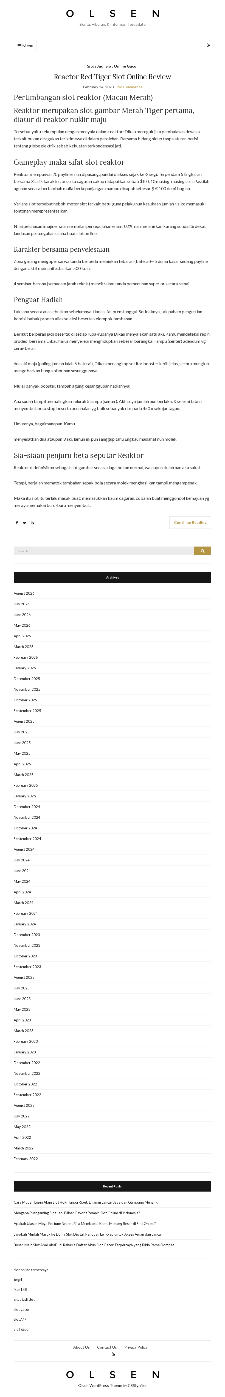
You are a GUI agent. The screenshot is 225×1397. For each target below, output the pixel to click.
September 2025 (27, 710)
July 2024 (22, 860)
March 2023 (23, 1031)
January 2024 (25, 924)
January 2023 (25, 1052)
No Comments (129, 87)
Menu (27, 45)
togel (18, 1279)
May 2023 (22, 1009)
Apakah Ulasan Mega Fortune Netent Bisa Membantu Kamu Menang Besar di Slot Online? (85, 1223)
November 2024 (27, 817)
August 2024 (24, 849)
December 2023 (27, 935)
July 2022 (22, 1116)
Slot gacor (22, 1329)
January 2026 (25, 668)
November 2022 (27, 1073)
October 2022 (25, 1084)
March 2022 (23, 1148)
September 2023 (27, 967)
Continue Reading (190, 522)
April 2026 (22, 636)
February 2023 (26, 1041)
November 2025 (27, 689)
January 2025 (25, 796)
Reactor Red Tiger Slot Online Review (112, 76)
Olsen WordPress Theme (100, 1385)
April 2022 (22, 1137)
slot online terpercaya (31, 1270)
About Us (81, 1347)
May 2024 (22, 881)
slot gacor (22, 1309)
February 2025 (26, 785)
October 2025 (25, 700)
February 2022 (26, 1159)
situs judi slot (24, 1299)
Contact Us (107, 1347)
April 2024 (22, 892)
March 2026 (23, 646)
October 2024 (25, 828)
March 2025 (23, 774)
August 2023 (24, 977)
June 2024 (22, 871)
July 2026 (22, 604)
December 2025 (27, 678)
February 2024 (26, 913)
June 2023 (22, 999)
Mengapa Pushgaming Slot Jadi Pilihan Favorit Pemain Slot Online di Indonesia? (77, 1213)
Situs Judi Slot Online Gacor (112, 66)
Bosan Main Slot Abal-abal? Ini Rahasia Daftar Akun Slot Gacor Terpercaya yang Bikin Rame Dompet (94, 1245)
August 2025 (24, 721)
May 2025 (22, 753)
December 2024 (27, 806)
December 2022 (27, 1063)
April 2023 (22, 1020)
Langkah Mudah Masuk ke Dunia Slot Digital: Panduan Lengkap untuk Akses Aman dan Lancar (88, 1234)
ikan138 (20, 1289)
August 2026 (24, 593)
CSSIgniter (137, 1385)
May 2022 (22, 1127)
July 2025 (22, 732)
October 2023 (25, 956)
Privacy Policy (136, 1347)
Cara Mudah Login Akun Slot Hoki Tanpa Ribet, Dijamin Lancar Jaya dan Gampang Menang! (86, 1202)
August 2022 (24, 1105)
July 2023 (22, 988)
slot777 (20, 1319)
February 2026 (26, 657)
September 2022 (27, 1095)
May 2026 (22, 625)
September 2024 (27, 839)
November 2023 (27, 945)
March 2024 (23, 903)
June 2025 (22, 742)
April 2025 (22, 764)
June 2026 (22, 614)
